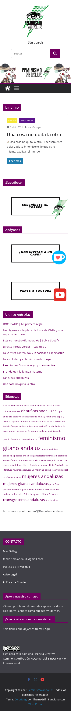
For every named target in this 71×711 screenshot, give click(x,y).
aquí (48, 629)
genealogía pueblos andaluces (18, 455)
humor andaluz (21, 460)
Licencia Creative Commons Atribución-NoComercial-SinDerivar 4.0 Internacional (34, 658)
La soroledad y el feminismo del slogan (27, 359)
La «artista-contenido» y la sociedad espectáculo (33, 353)
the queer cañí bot (39, 494)
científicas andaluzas (38, 410)
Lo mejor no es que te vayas (46, 470)
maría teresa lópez (12, 477)
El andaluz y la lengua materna (22, 371)
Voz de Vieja (52, 500)
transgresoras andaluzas (24, 499)
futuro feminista (49, 449)
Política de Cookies (15, 582)
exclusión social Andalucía (52, 426)
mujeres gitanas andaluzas (26, 483)
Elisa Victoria (48, 421)
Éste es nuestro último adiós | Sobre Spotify (31, 340)
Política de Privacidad (16, 566)
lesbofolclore (16, 465)
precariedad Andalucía (33, 489)
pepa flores (54, 484)
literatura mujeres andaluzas (17, 470)
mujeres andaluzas (42, 476)
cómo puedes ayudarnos (43, 611)
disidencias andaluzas (30, 421)
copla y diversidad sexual (25, 416)
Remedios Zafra (21, 494)
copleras (15, 421)
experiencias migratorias (15, 431)
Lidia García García (58, 465)
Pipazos (12, 120)
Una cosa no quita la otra (34, 134)
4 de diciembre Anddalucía (16, 405)
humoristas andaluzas (40, 460)
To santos (53, 494)
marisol (64, 470)
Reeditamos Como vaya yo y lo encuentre (29, 365)
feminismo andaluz (37, 431)
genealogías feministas (44, 455)
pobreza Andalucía (12, 489)
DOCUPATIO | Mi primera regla (23, 324)
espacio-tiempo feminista (25, 426)
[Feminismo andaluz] (7, 88)
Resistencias (27, 120)
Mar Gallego (34, 127)
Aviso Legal (10, 574)
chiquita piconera (11, 411)
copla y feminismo (47, 416)
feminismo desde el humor (24, 439)
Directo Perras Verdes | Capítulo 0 (24, 346)
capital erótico (53, 405)
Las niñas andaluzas (16, 378)
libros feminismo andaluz (35, 465)
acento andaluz (37, 405)
